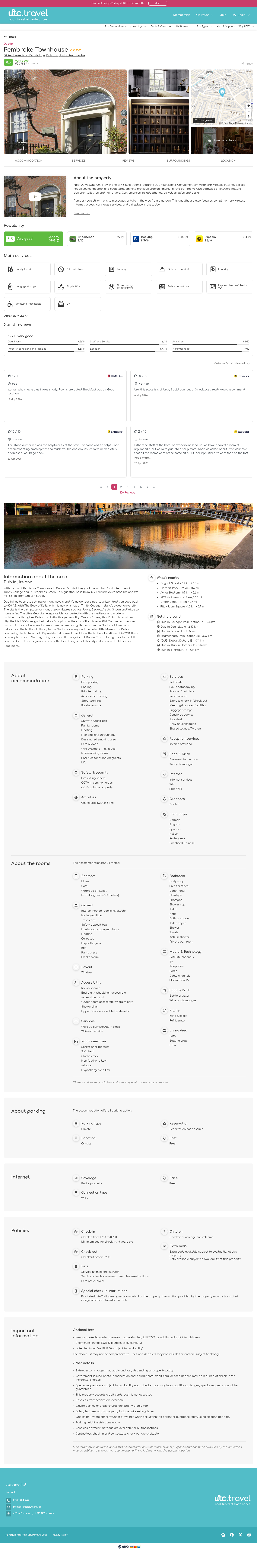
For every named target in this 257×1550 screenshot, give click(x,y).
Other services (14, 316)
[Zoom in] (248, 105)
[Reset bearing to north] (248, 116)
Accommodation (29, 160)
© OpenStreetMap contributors (236, 123)
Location (228, 160)
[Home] (223, 1535)
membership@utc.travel (27, 1507)
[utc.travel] (232, 1500)
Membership (182, 15)
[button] (222, 92)
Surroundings (178, 160)
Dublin (8, 43)
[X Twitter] (240, 1535)
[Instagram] (249, 1535)
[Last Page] (154, 487)
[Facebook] (231, 1535)
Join (157, 3)
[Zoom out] (248, 111)
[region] (222, 97)
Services (78, 160)
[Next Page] (148, 487)
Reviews (128, 160)
